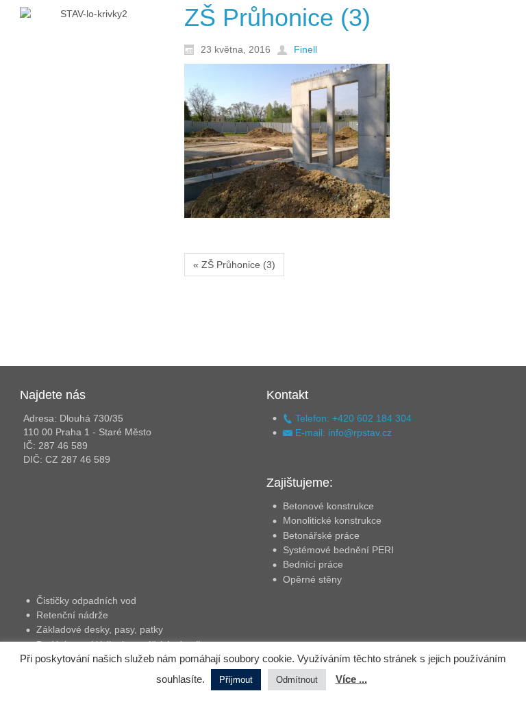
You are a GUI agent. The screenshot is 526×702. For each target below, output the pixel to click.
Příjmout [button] (236, 680)
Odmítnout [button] (297, 680)
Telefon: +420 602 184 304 (352, 418)
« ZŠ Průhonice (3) (234, 264)
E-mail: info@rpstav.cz (342, 432)
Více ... (351, 679)
